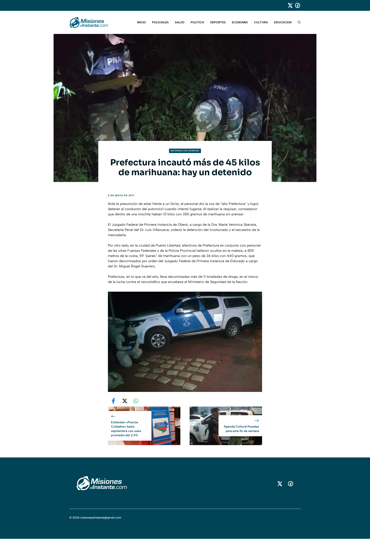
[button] (298, 22)
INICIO (141, 22)
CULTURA (261, 22)
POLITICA (197, 22)
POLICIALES (160, 22)
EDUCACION (283, 22)
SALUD (179, 22)
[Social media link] (288, 5)
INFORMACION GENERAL (185, 150)
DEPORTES (218, 22)
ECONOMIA (240, 22)
